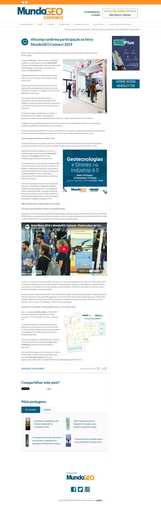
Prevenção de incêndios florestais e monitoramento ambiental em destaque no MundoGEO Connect (47, 440)
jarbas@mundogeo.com (38, 357)
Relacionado (30, 410)
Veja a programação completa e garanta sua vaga (40, 204)
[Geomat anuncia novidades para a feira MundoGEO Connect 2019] (68, 440)
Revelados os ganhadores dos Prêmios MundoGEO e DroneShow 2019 (46, 424)
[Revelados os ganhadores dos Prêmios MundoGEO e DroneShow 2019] (28, 424)
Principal (79, 30)
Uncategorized (38, 369)
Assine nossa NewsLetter (126, 84)
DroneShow (34, 156)
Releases (87, 30)
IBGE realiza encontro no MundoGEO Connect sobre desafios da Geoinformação (85, 424)
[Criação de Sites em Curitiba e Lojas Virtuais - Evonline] (99, 500)
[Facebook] (26, 2)
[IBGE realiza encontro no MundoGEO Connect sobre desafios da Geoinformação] (68, 424)
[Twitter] (23, 2)
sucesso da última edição (37, 312)
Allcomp (33, 60)
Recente (47, 410)
